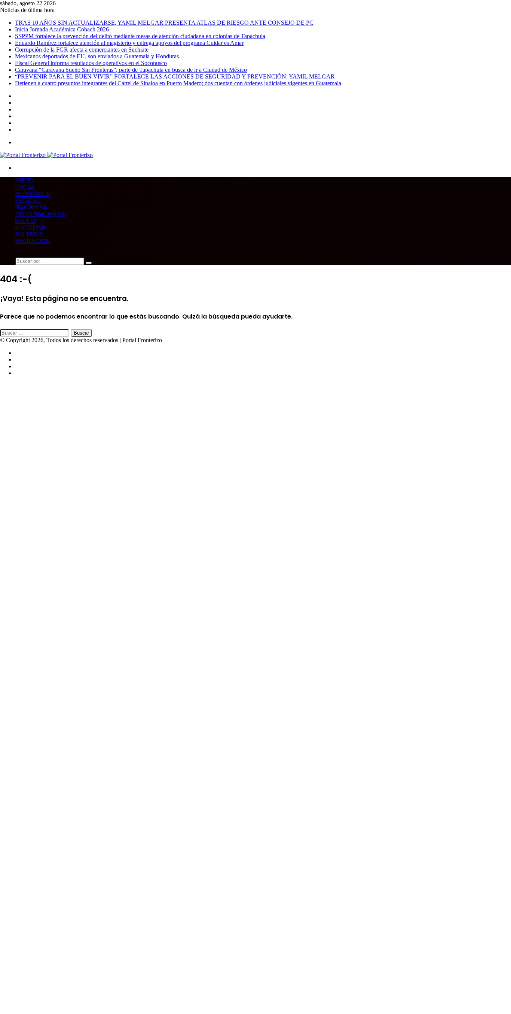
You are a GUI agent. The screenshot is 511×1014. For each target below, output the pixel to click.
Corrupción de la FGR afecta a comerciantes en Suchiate (82, 49)
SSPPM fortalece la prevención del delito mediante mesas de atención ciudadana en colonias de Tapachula (140, 36)
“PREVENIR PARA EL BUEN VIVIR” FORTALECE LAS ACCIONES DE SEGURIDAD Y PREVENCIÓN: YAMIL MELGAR (175, 76)
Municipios (32, 194)
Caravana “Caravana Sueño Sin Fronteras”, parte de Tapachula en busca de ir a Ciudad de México (131, 70)
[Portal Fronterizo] (46, 155)
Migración (32, 241)
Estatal (28, 200)
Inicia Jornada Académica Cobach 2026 (62, 29)
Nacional (31, 207)
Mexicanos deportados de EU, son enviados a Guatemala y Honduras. (97, 56)
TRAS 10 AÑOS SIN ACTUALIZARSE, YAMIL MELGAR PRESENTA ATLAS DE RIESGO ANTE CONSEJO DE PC (164, 22)
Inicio (24, 180)
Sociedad (30, 227)
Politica (29, 234)
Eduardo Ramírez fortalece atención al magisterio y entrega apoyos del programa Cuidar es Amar (129, 43)
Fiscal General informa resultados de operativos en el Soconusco (91, 63)
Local (25, 187)
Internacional (40, 214)
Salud (25, 221)
